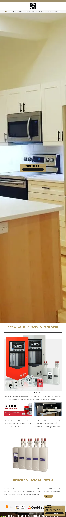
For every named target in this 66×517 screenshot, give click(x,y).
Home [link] (6, 11)
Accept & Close (54, 513)
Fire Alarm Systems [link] (13, 11)
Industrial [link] (28, 11)
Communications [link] (42, 11)
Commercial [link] (21, 11)
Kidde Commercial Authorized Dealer (33, 169)
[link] (33, 5)
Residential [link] (34, 11)
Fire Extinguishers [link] (57, 11)
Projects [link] (49, 11)
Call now (48, 496)
